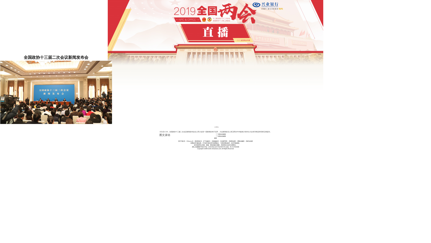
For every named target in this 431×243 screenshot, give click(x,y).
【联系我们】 (198, 141)
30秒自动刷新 (222, 134)
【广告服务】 (207, 141)
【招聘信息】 (232, 141)
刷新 (215, 138)
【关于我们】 (182, 141)
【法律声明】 (224, 141)
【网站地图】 (241, 141)
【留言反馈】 (249, 141)
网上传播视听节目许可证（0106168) (203, 147)
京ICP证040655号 (220, 147)
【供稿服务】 (215, 141)
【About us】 (190, 141)
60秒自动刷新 (222, 136)
